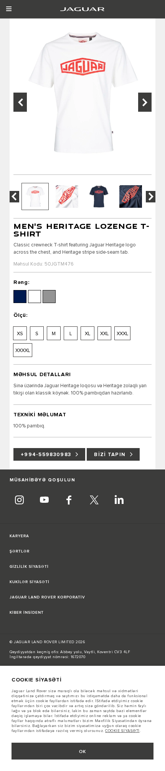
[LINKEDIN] (119, 500)
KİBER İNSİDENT (27, 612)
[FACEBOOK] (69, 500)
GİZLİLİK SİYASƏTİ (29, 566)
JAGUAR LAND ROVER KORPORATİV (47, 597)
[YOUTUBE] (44, 500)
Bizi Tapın (109, 455)
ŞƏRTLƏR (20, 551)
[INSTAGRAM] (19, 500)
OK (82, 752)
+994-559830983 (46, 455)
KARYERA (19, 536)
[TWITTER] (94, 500)
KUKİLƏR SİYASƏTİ (30, 582)
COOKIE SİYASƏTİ (122, 731)
